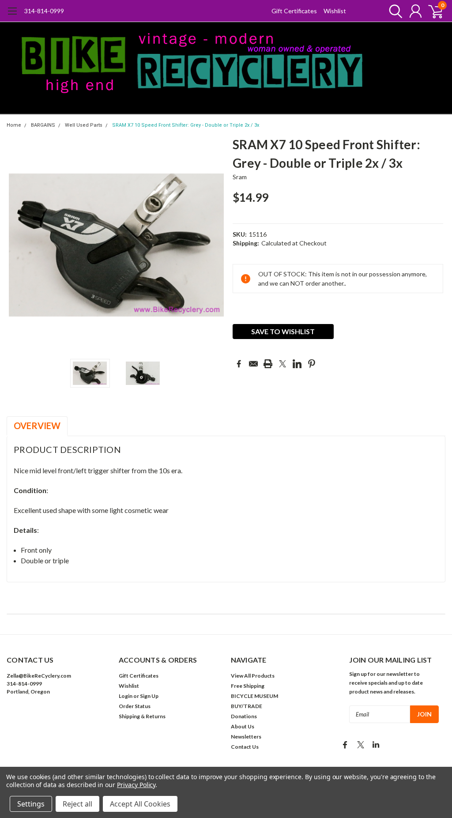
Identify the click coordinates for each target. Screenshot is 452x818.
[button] (58, 718)
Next (215, 244)
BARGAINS (43, 125)
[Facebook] (238, 363)
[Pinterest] (311, 363)
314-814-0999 (44, 11)
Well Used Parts (83, 125)
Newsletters (246, 736)
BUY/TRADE (246, 706)
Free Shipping (247, 685)
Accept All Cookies (140, 804)
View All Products (253, 675)
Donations (244, 716)
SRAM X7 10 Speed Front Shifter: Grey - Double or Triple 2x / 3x (185, 125)
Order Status (135, 706)
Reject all (77, 804)
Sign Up (149, 696)
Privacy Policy (136, 784)
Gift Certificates (294, 11)
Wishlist (335, 11)
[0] (432, 11)
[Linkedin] (297, 363)
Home (14, 125)
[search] (393, 11)
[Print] (268, 363)
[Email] (253, 363)
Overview (37, 425)
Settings (31, 804)
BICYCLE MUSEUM (254, 696)
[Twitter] (282, 363)
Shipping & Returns (142, 716)
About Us (242, 726)
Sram (240, 177)
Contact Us (245, 746)
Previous (17, 244)
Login (125, 696)
